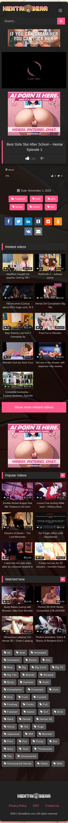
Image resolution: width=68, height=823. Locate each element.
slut (52, 206)
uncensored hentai (19, 763)
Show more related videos (34, 407)
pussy (40, 741)
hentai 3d (46, 719)
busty (10, 682)
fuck (25, 697)
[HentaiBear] (28, 9)
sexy (10, 748)
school (36, 206)
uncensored (28, 756)
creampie (37, 689)
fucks (30, 704)
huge (40, 726)
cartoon (28, 682)
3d (8, 652)
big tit (59, 667)
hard (10, 719)
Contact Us (52, 805)
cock (46, 682)
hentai (18, 206)
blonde (30, 674)
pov (24, 741)
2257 (36, 805)
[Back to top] (57, 812)
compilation (14, 689)
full (45, 704)
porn (10, 741)
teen (25, 748)
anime (33, 660)
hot (26, 726)
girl (46, 711)
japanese (13, 734)
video (44, 763)
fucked (41, 697)
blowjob (48, 674)
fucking (12, 704)
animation (13, 660)
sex (55, 741)
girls (53, 198)
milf (31, 734)
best (37, 198)
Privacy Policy (18, 805)
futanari (12, 711)
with (59, 763)
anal (22, 652)
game (31, 711)
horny (11, 726)
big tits (12, 674)
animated (40, 652)
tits (9, 756)
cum (55, 689)
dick (10, 697)
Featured (20, 198)
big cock (40, 667)
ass (48, 660)
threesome (45, 748)
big (24, 667)
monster (47, 734)
